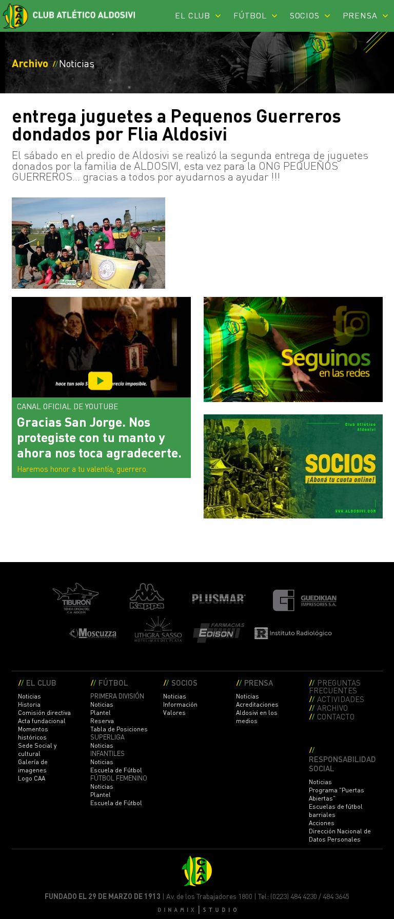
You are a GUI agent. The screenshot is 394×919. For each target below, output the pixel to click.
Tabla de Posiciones (119, 729)
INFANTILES (107, 753)
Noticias (29, 696)
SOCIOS (305, 15)
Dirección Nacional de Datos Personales (340, 835)
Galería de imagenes (33, 766)
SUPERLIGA (107, 737)
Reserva (102, 721)
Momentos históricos (33, 733)
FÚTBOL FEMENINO (118, 778)
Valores (174, 712)
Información (180, 704)
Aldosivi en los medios (257, 717)
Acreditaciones (257, 704)
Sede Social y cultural (37, 749)
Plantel (100, 712)
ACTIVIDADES (340, 698)
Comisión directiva (44, 712)
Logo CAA (31, 778)
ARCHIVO (332, 707)
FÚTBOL (250, 15)
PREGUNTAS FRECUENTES (335, 686)
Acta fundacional (42, 721)
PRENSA (360, 15)
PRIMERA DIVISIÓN (117, 696)
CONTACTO (335, 716)
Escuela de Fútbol (116, 770)
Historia (29, 704)
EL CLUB (192, 15)
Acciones (321, 823)
